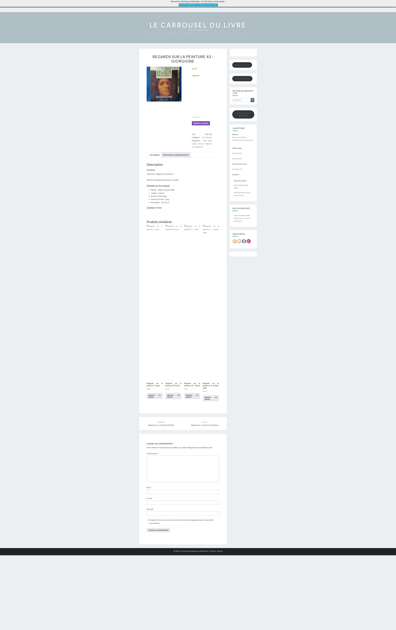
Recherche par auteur (242, 65)
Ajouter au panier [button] (154, 396)
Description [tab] (155, 155)
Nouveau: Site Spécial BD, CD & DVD (243, 114)
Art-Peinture (207, 137)
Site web (150, 509)
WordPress (204, 551)
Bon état (207, 140)
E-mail (150, 498)
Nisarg (219, 551)
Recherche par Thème (242, 78)
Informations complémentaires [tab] (176, 155)
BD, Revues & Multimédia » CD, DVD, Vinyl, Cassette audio (198, 5)
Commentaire (153, 453)
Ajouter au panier (201, 123)
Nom (149, 487)
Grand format (197, 144)
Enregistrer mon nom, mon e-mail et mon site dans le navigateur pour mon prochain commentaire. (181, 521)
